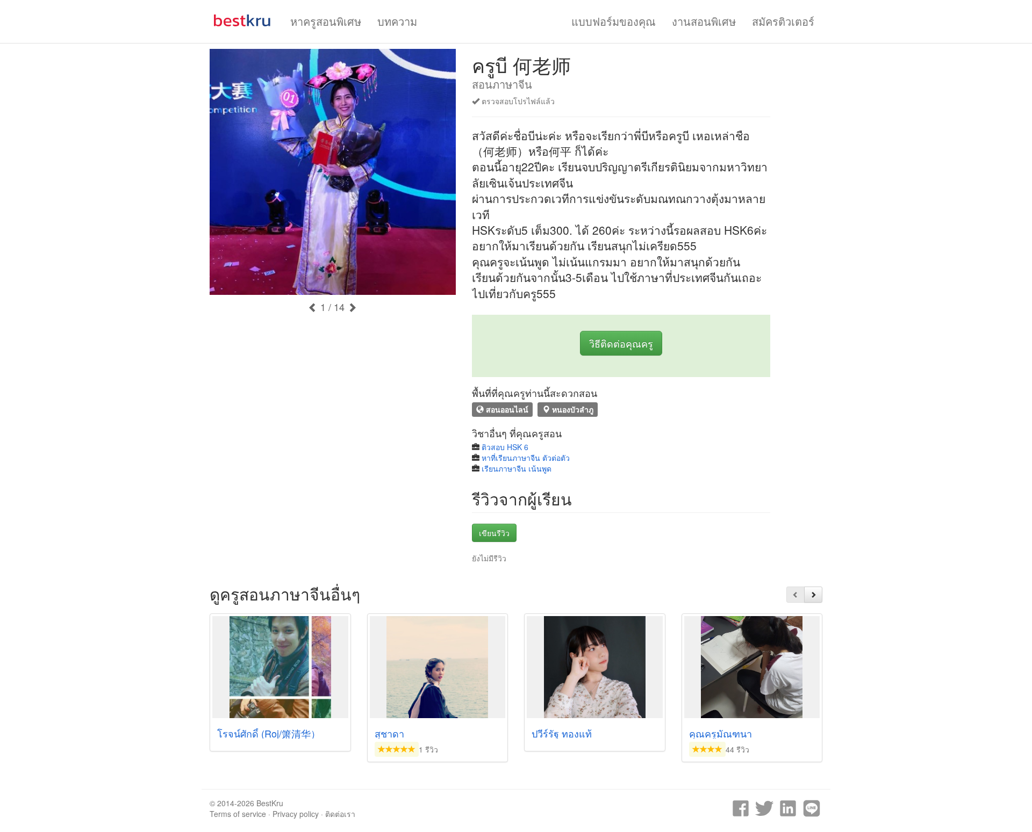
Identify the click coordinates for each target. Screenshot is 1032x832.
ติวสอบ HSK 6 (505, 447)
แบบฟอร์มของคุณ (613, 21)
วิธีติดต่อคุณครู (621, 343)
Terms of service (238, 813)
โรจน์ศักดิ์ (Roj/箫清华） (268, 733)
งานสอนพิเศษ (704, 21)
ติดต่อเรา (340, 813)
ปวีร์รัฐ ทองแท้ (562, 733)
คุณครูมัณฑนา (720, 733)
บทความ (397, 21)
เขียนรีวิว (494, 532)
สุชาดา (389, 733)
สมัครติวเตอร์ (783, 21)
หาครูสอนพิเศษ (325, 21)
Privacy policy (296, 813)
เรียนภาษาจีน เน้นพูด (516, 468)
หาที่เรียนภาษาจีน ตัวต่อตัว (526, 457)
